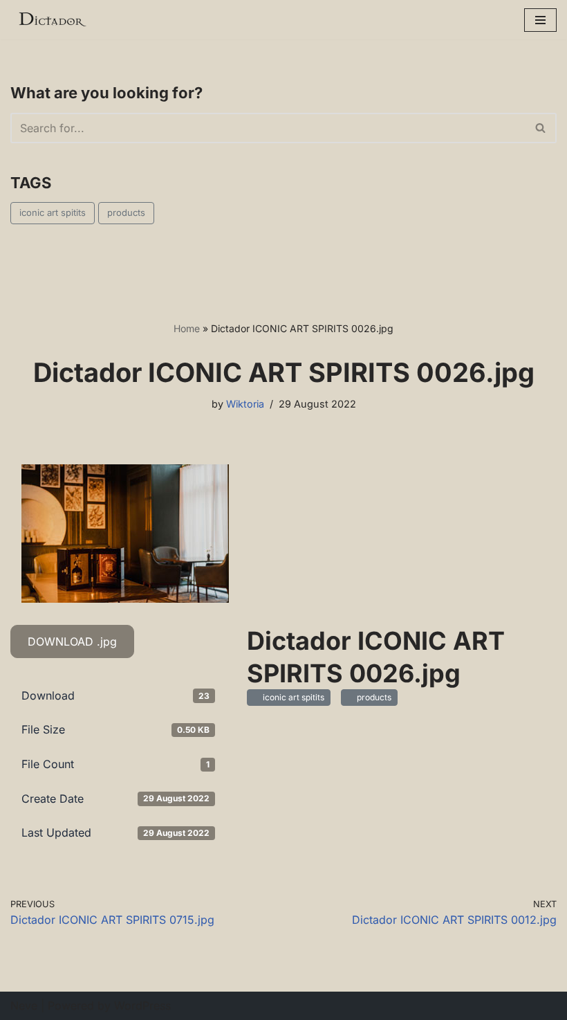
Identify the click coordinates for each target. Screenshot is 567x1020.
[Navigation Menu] (540, 20)
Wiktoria (245, 404)
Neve (23, 1005)
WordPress (142, 1005)
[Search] (541, 128)
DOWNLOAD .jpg (72, 641)
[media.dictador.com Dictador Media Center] (51, 20)
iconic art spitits (52, 212)
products (126, 212)
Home (187, 328)
